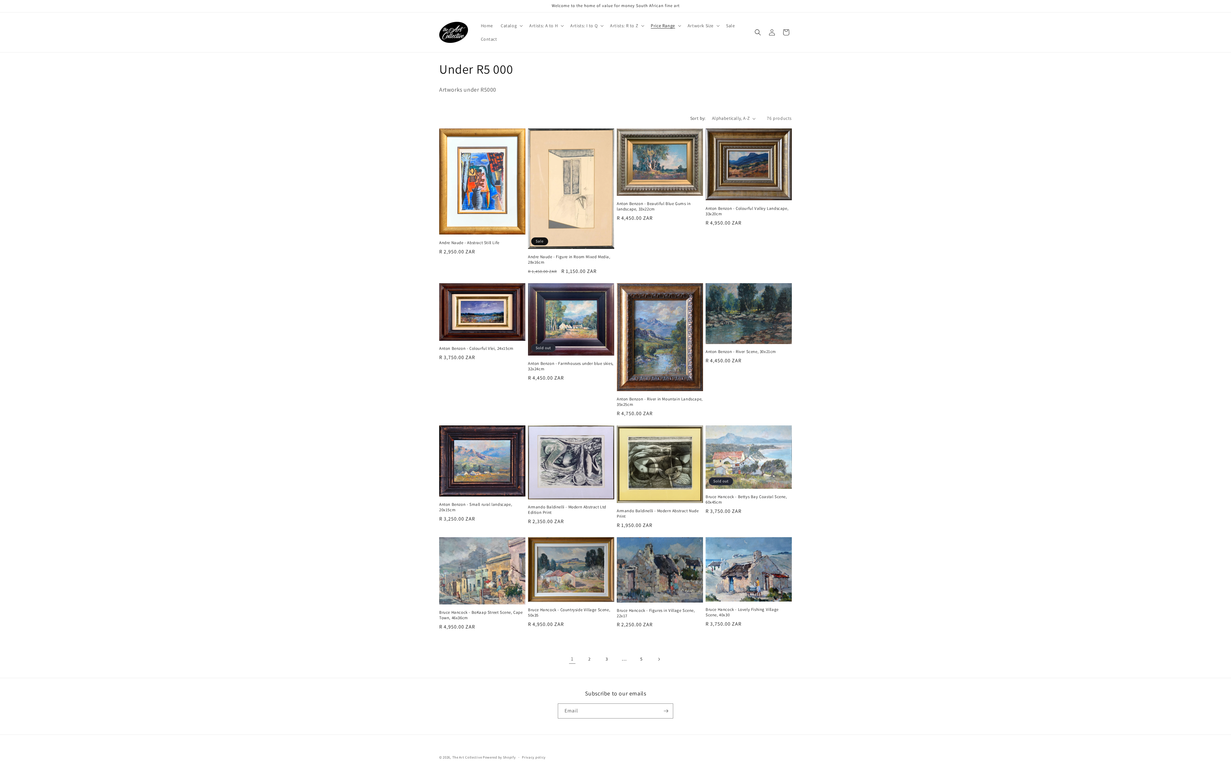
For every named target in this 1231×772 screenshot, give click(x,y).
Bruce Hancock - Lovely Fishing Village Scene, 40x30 (742, 612)
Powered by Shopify (499, 757)
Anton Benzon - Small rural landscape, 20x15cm (475, 507)
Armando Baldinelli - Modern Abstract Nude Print (658, 513)
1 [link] (572, 658)
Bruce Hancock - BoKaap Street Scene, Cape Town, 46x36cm (481, 615)
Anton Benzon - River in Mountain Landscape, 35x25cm (660, 402)
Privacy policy (534, 757)
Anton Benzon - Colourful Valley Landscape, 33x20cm (747, 211)
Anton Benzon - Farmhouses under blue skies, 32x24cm (571, 366)
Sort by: (698, 118)
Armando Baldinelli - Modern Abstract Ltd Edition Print (567, 510)
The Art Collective (467, 757)
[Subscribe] (666, 711)
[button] (511, 25)
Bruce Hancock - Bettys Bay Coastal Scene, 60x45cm (746, 499)
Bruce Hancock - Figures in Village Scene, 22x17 (656, 613)
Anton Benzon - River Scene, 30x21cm (741, 351)
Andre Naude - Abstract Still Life (469, 242)
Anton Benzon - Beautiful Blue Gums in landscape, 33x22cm (654, 206)
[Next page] (659, 659)
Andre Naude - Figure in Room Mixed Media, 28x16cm (569, 259)
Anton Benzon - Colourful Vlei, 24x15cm (476, 348)
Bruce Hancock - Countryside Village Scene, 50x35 (569, 612)
